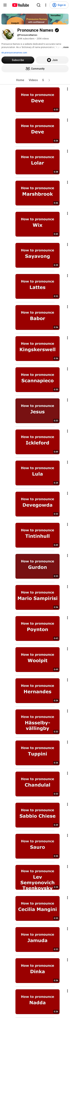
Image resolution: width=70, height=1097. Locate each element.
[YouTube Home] (20, 5)
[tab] (20, 80)
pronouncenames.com (15, 52)
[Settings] (46, 5)
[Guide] (5, 5)
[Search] (38, 5)
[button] (49, 80)
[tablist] (35, 80)
